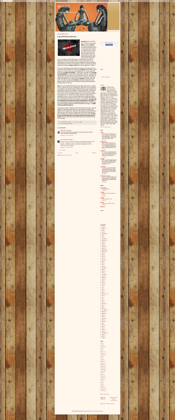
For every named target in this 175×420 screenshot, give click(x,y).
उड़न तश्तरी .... (104, 188)
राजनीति (103, 245)
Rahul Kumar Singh (64, 130)
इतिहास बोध (104, 251)
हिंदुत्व (103, 269)
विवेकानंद (103, 321)
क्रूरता (103, 284)
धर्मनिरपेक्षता (104, 240)
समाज (103, 232)
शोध (102, 328)
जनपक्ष (103, 192)
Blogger (101, 411)
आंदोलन (62, 123)
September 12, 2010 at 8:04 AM (66, 135)
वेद (102, 323)
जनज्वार (103, 206)
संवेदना (103, 160)
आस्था (103, 279)
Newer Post (60, 152)
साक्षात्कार (103, 246)
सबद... (103, 202)
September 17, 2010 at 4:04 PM (66, 147)
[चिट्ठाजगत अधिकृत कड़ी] (104, 399)
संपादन (103, 329)
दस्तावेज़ (103, 151)
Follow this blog (109, 44)
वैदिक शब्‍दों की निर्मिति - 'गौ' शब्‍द (107, 199)
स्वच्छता (103, 337)
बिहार (102, 243)
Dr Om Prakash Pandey (65, 139)
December (102, 353)
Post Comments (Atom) (67, 155)
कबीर (102, 281)
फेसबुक (103, 159)
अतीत (103, 272)
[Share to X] (79, 122)
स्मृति (102, 336)
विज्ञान (103, 320)
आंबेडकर (103, 277)
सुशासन (103, 334)
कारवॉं (103, 198)
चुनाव (103, 292)
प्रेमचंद (103, 242)
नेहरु (102, 300)
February (102, 361)
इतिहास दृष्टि (104, 250)
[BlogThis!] (77, 122)
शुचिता (103, 326)
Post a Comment (62, 150)
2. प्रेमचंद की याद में (105, 167)
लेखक (103, 316)
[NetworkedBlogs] (109, 43)
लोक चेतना (103, 318)
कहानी (103, 282)
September (102, 369)
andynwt (92, 411)
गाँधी (102, 289)
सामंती (103, 331)
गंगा (102, 285)
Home (77, 152)
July (101, 348)
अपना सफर (104, 274)
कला (102, 253)
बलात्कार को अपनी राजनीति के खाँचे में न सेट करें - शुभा (109, 194)
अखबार (103, 271)
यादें (102, 132)
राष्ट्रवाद (103, 259)
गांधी (102, 290)
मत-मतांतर (63, 6)
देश (102, 298)
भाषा (102, 237)
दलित (103, 258)
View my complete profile (105, 127)
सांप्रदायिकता (104, 233)
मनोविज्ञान (103, 311)
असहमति (103, 276)
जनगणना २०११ (104, 294)
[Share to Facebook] (80, 122)
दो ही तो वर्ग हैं (104, 177)
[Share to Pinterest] (81, 122)
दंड (102, 297)
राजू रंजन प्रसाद (111, 87)
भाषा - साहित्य (104, 310)
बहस (67, 123)
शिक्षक (103, 324)
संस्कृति (103, 229)
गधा (102, 287)
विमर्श (69, 123)
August (101, 371)
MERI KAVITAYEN (106, 176)
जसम (102, 295)
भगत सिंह (103, 308)
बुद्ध (102, 307)
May (101, 343)
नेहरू (102, 302)
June (101, 356)
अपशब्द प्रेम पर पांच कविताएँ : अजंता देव (108, 203)
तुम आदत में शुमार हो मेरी (106, 189)
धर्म (102, 235)
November (102, 346)
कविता (103, 255)
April (101, 345)
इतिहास (103, 227)
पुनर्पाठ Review (104, 141)
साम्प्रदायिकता (104, 333)
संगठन (71, 123)
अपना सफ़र (104, 238)
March (101, 374)
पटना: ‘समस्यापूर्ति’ (105, 152)
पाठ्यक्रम (103, 303)
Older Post (94, 152)
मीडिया (103, 315)
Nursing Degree (114, 400)
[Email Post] (74, 121)
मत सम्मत (103, 166)
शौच (102, 264)
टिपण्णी (65, 123)
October (102, 367)
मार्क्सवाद (103, 313)
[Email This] (76, 122)
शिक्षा (102, 263)
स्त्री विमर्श (103, 268)
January (101, 351)
